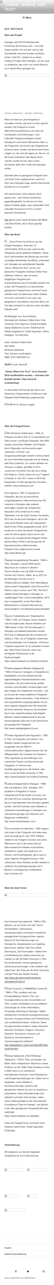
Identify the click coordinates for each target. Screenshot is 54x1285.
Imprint (7, 1247)
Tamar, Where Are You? (25, 7)
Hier (6, 219)
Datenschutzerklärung (15, 1253)
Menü (29, 17)
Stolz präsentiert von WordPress (19, 1277)
